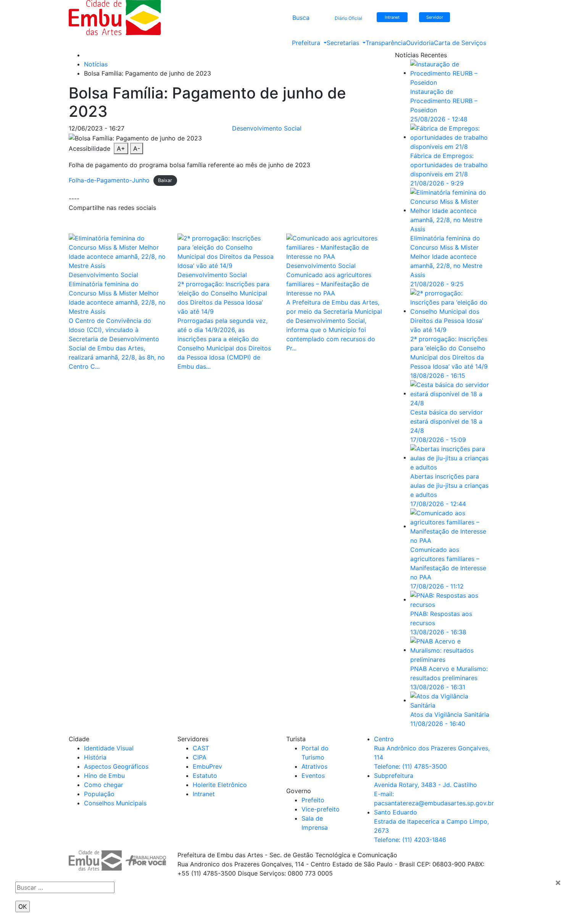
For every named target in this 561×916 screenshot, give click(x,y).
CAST (201, 748)
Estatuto (205, 775)
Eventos (313, 775)
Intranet (204, 794)
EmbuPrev (207, 766)
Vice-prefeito (320, 809)
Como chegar (103, 785)
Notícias (96, 64)
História (95, 757)
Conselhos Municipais (115, 803)
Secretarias (344, 43)
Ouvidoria (420, 43)
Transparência (386, 43)
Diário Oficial (348, 18)
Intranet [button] (392, 17)
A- (136, 148)
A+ (121, 148)
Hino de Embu (104, 775)
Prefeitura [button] (307, 43)
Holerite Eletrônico (220, 785)
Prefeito (312, 800)
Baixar (165, 181)
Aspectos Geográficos (116, 766)
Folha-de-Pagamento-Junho (109, 180)
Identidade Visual (109, 748)
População (99, 794)
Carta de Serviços (460, 43)
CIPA (199, 757)
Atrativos (314, 766)
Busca (301, 17)
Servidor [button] (434, 17)
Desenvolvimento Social (266, 128)
